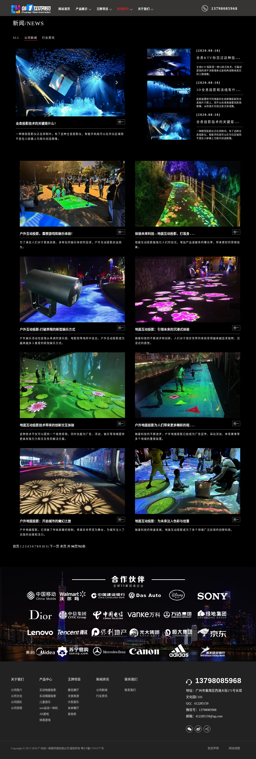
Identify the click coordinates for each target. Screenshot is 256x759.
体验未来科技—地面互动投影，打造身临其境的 (168, 233)
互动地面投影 (47, 689)
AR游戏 (44, 714)
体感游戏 (45, 720)
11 (47, 546)
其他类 (72, 714)
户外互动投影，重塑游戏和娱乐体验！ (47, 233)
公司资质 (16, 708)
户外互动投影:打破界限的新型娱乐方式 (47, 329)
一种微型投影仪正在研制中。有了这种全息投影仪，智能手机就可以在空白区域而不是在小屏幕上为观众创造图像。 (218, 135)
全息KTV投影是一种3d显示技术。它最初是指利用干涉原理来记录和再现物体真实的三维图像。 (219, 71)
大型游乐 (73, 702)
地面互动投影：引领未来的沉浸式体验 (162, 329)
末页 (63, 546)
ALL (16, 37)
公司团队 (16, 702)
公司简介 (16, 689)
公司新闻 (30, 37)
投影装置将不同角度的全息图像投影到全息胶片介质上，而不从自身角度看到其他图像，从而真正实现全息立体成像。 (218, 103)
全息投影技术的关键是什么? (36, 123)
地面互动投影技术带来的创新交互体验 (47, 425)
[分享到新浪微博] (198, 729)
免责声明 (213, 748)
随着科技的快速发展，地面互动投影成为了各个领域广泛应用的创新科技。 (184, 529)
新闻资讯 (123, 8)
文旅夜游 (73, 696)
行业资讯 (48, 37)
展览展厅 (73, 689)
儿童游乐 (45, 702)
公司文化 (16, 696)
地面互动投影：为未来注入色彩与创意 (162, 521)
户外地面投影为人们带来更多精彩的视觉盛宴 (167, 425)
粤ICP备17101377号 (92, 748)
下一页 (54, 546)
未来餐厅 (73, 708)
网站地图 (234, 748)
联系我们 (130, 689)
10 (43, 546)
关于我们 (144, 8)
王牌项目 (103, 8)
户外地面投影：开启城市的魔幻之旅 (45, 521)
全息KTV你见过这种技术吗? (220, 57)
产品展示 (82, 8)
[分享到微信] (189, 729)
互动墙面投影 (47, 696)
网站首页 (64, 8)
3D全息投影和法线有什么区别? (222, 90)
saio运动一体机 (48, 708)
